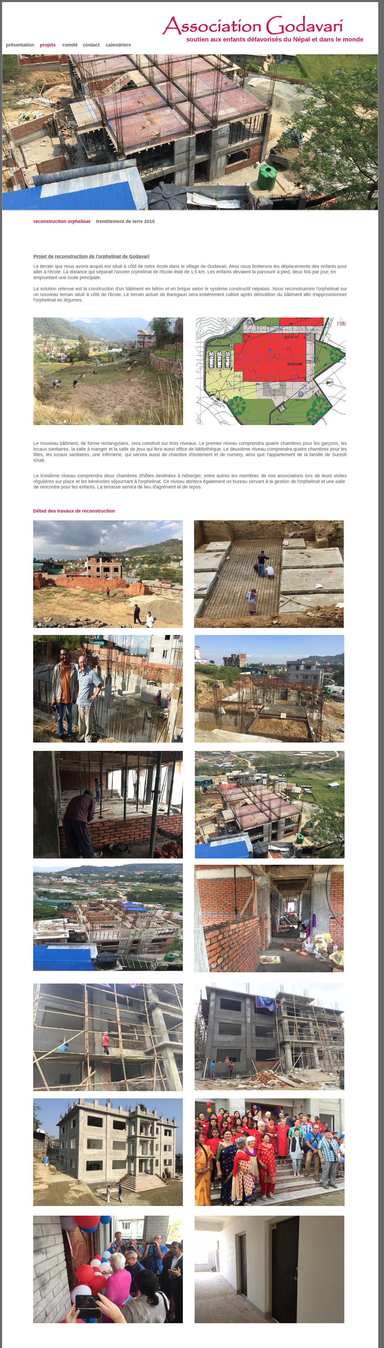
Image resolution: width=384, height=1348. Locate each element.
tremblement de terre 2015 (125, 221)
